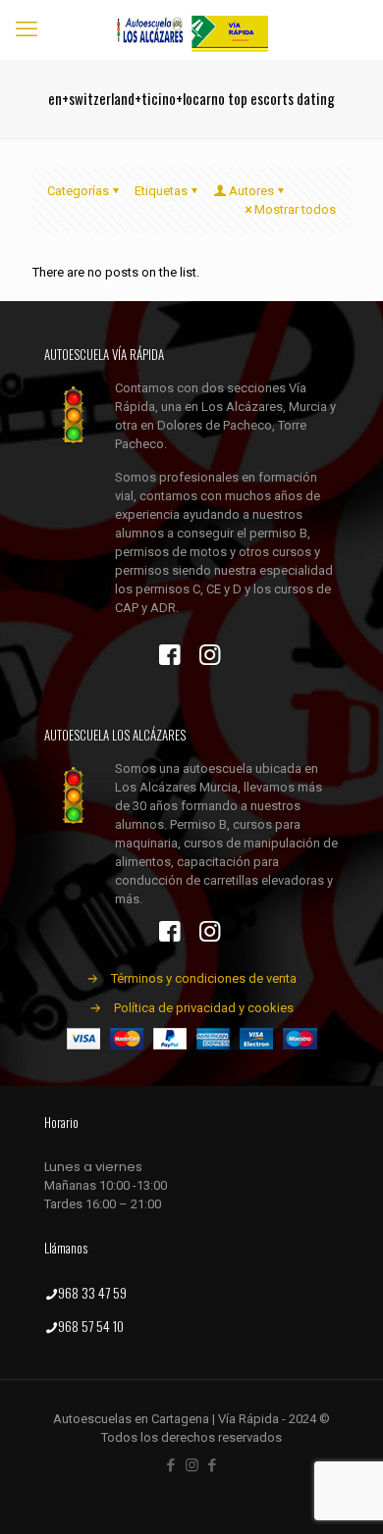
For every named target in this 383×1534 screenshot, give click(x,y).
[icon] (212, 1465)
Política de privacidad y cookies (204, 1007)
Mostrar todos (295, 209)
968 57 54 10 (91, 1325)
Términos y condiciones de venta (204, 978)
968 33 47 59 (92, 1292)
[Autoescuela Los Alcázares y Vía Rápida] (191, 29)
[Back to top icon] (342, 1493)
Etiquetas (161, 190)
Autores (251, 190)
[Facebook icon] (171, 1465)
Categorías (78, 190)
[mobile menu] (26, 29)
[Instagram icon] (192, 1465)
